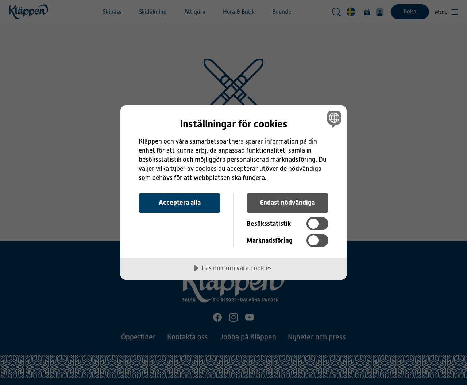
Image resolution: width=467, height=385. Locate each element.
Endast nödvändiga (287, 202)
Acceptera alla (180, 202)
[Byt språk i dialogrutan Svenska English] (333, 119)
